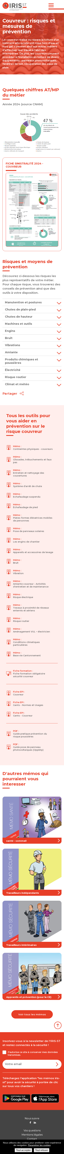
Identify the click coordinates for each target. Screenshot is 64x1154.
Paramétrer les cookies (39, 1145)
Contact (32, 1138)
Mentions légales (32, 1134)
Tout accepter (23, 1150)
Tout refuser (41, 1150)
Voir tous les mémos (32, 1014)
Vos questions (32, 1130)
